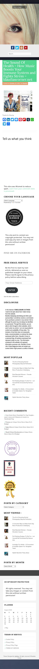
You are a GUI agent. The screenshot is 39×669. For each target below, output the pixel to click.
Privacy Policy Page (12, 645)
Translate (17, 202)
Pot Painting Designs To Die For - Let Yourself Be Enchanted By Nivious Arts (23, 382)
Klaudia (25, 83)
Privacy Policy (10, 642)
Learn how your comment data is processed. (19, 189)
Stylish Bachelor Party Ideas (20, 397)
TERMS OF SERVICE (12, 648)
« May (6, 628)
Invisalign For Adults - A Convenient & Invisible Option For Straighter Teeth (23, 391)
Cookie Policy (10, 639)
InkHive (17, 656)
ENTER (11, 290)
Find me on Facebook (17, 253)
